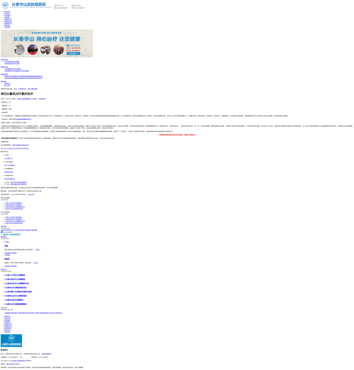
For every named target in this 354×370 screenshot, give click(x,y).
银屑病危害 (31, 78)
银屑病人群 (8, 19)
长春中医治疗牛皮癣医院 (14, 205)
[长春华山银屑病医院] (47, 57)
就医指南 (7, 27)
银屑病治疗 (15, 76)
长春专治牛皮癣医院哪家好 (16, 304)
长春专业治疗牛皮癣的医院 (16, 296)
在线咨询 (4, 230)
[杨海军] (7, 255)
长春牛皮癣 (15, 63)
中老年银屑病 (24, 71)
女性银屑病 (8, 71)
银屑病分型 (8, 21)
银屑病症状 (38, 78)
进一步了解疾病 (9, 165)
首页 (15, 89)
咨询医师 (43, 99)
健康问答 (7, 83)
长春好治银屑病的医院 (42, 313)
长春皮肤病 (8, 61)
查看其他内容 (8, 172)
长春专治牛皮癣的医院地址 (14, 209)
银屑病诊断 (23, 76)
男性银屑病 (16, 71)
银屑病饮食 (23, 78)
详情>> (38, 249)
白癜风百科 (22, 89)
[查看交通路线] (46, 354)
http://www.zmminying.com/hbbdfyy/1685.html (15, 148)
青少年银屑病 (16, 69)
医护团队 (7, 322)
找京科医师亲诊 (9, 179)
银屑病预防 (8, 78)
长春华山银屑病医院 (24, 99)
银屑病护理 (38, 76)
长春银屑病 (8, 63)
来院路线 (7, 332)
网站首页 (7, 11)
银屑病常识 (8, 76)
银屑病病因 (31, 76)
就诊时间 (22, 230)
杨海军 (7, 259)
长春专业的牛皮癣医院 (14, 300)
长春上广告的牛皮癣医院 (14, 203)
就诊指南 (4, 226)
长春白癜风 (15, 61)
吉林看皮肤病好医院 (11, 313)
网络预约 (4, 81)
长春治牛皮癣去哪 (56, 313)
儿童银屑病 (8, 69)
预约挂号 (7, 25)
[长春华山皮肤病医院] (27, 8)
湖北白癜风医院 (32, 89)
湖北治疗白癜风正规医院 (18, 182)
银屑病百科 (8, 23)
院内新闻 (7, 15)
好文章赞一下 (8, 158)
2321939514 (31, 194)
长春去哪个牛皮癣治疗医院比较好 (19, 292)
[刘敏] (6, 242)
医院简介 (7, 13)
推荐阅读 (4, 269)
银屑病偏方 (15, 78)
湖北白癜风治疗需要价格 (18, 184)
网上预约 (7, 85)
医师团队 (7, 17)
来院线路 (34, 230)
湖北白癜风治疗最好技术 (21, 145)
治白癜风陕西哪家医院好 (23, 119)
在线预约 (7, 253)
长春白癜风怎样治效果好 (26, 313)
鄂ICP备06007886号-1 (13, 364)
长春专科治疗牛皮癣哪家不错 (15, 207)
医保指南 (28, 230)
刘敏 (6, 246)
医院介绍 (7, 318)
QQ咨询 (15, 230)
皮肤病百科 (4, 59)
